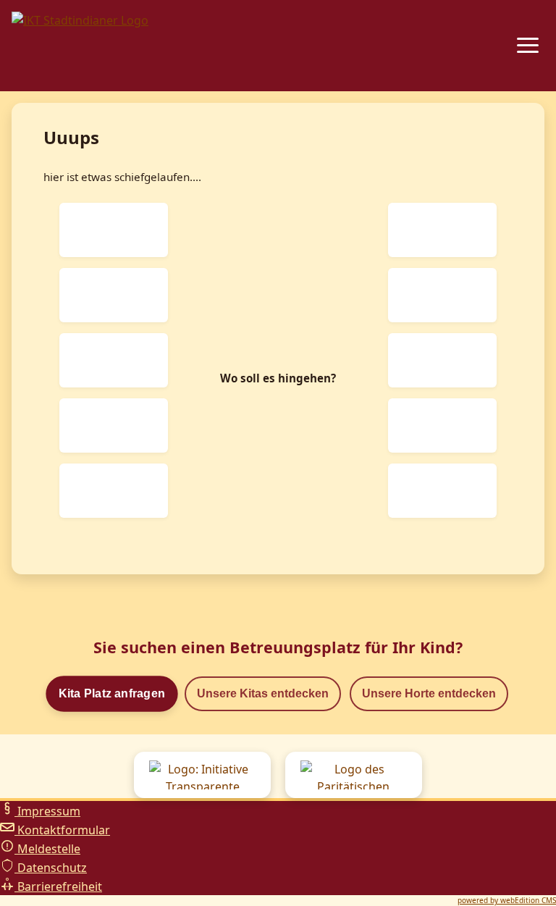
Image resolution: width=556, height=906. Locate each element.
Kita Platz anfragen (112, 693)
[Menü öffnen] (527, 45)
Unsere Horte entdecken (429, 693)
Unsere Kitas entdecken (263, 693)
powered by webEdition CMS (507, 900)
